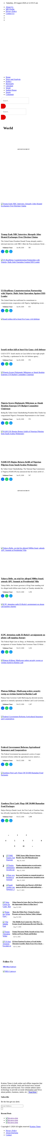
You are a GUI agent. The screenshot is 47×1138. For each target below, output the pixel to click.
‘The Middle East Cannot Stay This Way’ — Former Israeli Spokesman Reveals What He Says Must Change (27, 924)
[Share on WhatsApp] (6, 251)
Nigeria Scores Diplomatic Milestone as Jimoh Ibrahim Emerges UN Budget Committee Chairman (22, 406)
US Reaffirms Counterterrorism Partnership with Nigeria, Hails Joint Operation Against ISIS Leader (23, 293)
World (8, 88)
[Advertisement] (23, 48)
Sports (8, 92)
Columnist (10, 94)
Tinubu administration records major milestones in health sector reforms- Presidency (28, 868)
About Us (9, 7)
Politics (8, 81)
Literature (9, 86)
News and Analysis (13, 79)
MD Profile (10, 9)
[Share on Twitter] (11, 251)
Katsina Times (35, 1127)
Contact (9, 1135)
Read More (32, 1092)
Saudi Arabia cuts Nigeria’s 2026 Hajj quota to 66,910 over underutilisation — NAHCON (29, 887)
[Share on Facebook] (2, 251)
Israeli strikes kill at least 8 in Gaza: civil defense (23, 349)
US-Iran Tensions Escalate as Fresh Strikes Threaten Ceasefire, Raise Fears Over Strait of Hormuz (28, 944)
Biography (10, 84)
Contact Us (10, 13)
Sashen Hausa (11, 90)
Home (8, 77)
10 (23, 846)
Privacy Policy (11, 11)
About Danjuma (12, 1133)
